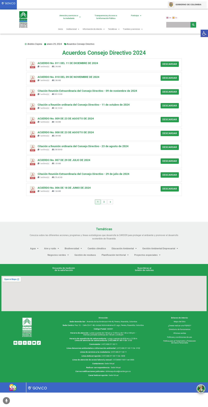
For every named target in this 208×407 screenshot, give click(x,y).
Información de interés (92, 29)
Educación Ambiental (123, 248)
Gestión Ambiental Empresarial (158, 248)
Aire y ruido (50, 248)
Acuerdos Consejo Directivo (80, 44)
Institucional (71, 29)
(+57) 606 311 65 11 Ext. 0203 (113, 356)
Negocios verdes (57, 255)
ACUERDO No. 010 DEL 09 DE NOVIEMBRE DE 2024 (68, 77)
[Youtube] (34, 343)
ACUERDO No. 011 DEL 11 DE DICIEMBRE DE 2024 (68, 63)
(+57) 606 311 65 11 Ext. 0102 (128, 348)
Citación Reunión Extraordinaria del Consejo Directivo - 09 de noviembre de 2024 (87, 90)
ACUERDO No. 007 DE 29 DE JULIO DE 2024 (64, 160)
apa (176, 322)
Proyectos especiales (146, 255)
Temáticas (112, 29)
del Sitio (182, 322)
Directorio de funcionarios (179, 329)
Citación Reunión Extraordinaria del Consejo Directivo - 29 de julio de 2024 (83, 174)
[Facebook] (15, 343)
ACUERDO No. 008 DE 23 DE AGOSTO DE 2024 (66, 132)
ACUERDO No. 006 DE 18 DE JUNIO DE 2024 (64, 187)
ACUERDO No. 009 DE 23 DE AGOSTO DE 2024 (66, 118)
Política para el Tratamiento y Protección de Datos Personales (179, 342)
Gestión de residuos (85, 255)
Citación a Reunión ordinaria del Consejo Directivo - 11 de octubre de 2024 (84, 104)
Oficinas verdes (179, 333)
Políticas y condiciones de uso (179, 337)
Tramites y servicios (131, 29)
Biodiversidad (72, 248)
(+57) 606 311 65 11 (116, 340)
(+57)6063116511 (120, 360)
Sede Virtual (109, 363)
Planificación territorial (114, 255)
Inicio (60, 29)
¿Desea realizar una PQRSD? (179, 325)
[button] (63, 269)
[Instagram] (20, 343)
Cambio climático (97, 248)
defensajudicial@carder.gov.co (118, 371)
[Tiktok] (39, 343)
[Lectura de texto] (6, 400)
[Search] (193, 25)
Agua (33, 248)
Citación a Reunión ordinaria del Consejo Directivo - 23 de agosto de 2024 (83, 146)
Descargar (169, 64)
